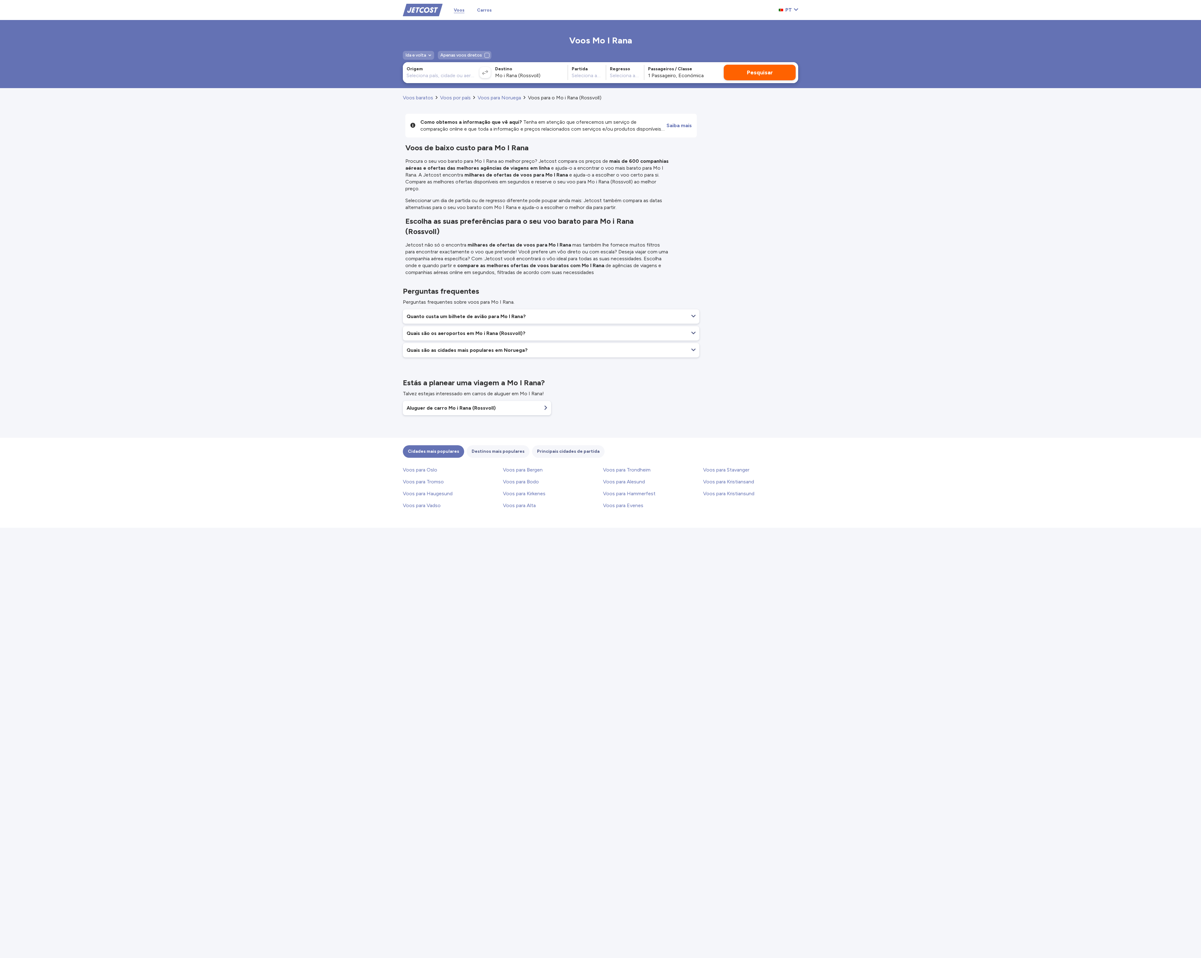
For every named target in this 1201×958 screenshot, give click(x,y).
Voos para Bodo (521, 482)
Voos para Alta (519, 505)
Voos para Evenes (623, 505)
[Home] (423, 9)
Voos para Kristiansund (728, 493)
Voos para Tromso (423, 482)
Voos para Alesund (624, 482)
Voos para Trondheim (627, 470)
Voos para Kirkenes (524, 493)
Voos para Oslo (420, 470)
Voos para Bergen (523, 470)
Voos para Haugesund (428, 493)
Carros (484, 10)
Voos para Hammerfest (629, 493)
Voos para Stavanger (726, 470)
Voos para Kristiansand (728, 482)
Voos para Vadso (422, 505)
